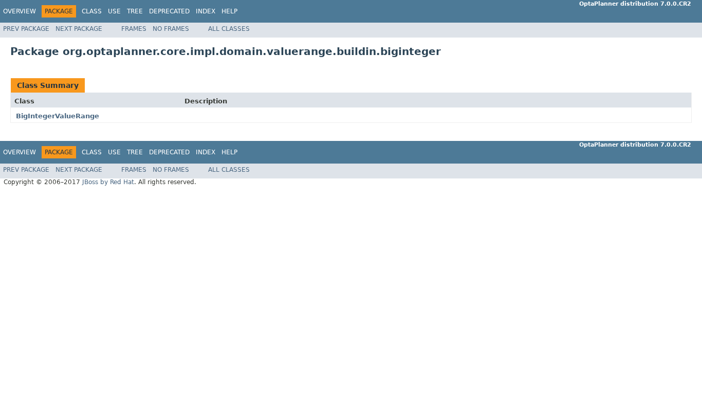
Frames (133, 28)
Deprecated (169, 11)
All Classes (229, 28)
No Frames (171, 28)
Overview (19, 11)
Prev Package (26, 28)
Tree (135, 11)
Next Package (79, 28)
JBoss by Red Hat (108, 182)
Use (114, 11)
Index (205, 11)
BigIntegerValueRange (57, 116)
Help (229, 11)
